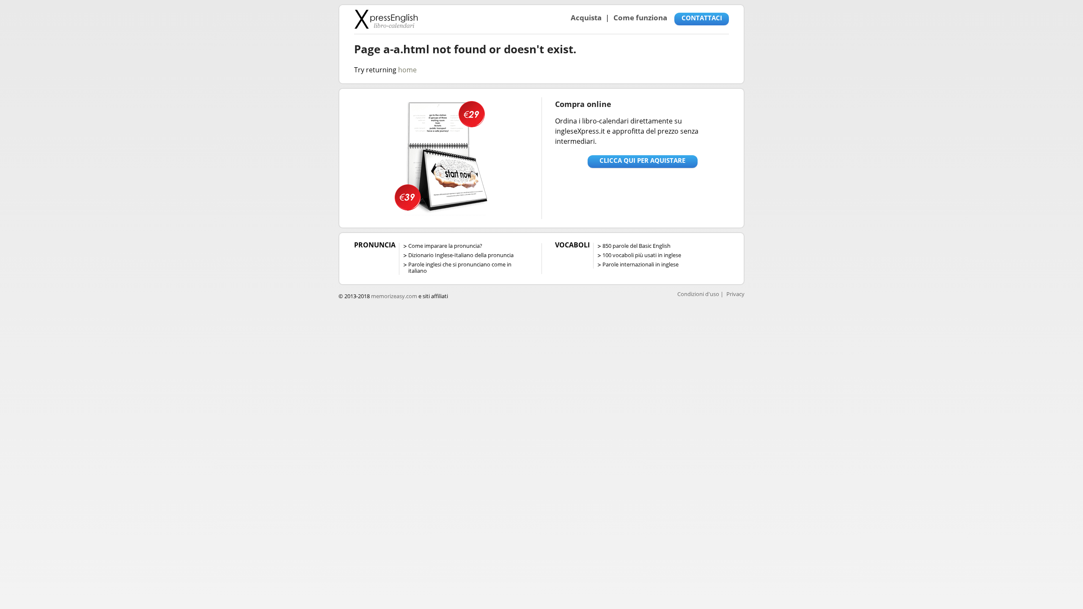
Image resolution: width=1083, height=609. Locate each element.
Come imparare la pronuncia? (445, 246)
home (407, 69)
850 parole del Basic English (636, 246)
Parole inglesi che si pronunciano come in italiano (459, 267)
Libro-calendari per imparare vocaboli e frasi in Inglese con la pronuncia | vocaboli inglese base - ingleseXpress (386, 19)
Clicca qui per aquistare (642, 160)
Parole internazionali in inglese (640, 264)
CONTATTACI (702, 18)
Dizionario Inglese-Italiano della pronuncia (461, 255)
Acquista (586, 17)
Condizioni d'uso (698, 294)
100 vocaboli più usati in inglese (641, 255)
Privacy (735, 294)
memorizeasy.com (394, 296)
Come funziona (640, 17)
